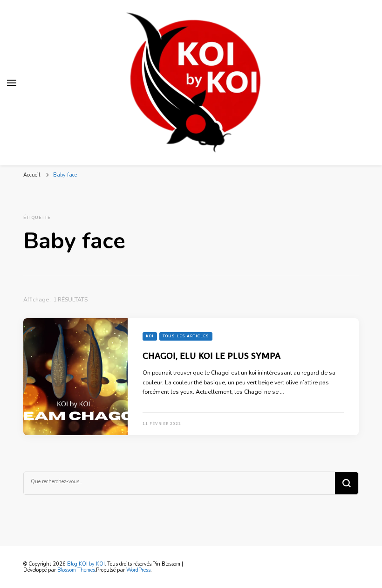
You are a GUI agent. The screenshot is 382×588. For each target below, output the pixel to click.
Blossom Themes (76, 570)
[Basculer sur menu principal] (11, 83)
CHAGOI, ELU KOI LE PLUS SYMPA (211, 355)
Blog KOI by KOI (86, 564)
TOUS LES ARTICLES (186, 336)
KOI (150, 336)
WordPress (138, 570)
